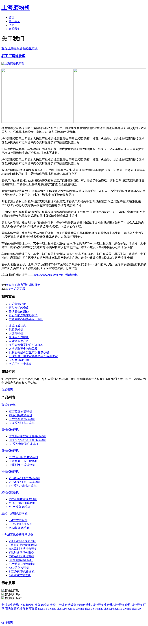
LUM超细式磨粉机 (20, 523)
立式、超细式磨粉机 (14, 513)
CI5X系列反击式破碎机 (23, 457)
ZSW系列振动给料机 (22, 563)
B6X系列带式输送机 (21, 571)
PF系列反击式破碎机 (22, 464)
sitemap (42, 608)
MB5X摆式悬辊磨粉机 (23, 499)
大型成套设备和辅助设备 (17, 534)
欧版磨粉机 (42, 604)
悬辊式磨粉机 (10, 492)
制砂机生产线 (10, 604)
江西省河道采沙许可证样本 (26, 344)
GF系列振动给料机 (21, 560)
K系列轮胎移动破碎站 (23, 544)
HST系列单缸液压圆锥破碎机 (27, 436)
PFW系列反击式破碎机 (23, 461)
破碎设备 (71, 604)
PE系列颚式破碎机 (20, 415)
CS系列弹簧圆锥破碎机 (23, 443)
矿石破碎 (32, 608)
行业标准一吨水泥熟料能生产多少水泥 (33, 356)
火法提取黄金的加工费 (23, 348)
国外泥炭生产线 (19, 341)
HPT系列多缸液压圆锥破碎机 (27, 440)
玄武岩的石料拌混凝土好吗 (26, 319)
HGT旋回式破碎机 (20, 411)
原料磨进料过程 (19, 360)
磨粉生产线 (30, 48)
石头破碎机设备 (15, 608)
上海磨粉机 (26, 604)
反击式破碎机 (10, 450)
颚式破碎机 (8, 404)
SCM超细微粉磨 (19, 527)
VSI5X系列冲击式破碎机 (24, 482)
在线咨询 (7, 389)
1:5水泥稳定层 (16, 288)
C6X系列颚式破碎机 (21, 422)
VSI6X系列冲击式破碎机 (24, 478)
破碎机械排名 (17, 325)
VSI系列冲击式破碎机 (22, 485)
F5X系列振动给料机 (21, 556)
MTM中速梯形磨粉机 (22, 503)
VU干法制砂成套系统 (22, 541)
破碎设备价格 (122, 604)
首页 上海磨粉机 (11, 48)
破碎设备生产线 (102, 604)
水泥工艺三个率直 (20, 363)
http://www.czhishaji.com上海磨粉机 (56, 274)
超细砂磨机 (84, 604)
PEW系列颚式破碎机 (22, 419)
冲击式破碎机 (10, 471)
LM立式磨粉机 (18, 520)
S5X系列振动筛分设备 (23, 548)
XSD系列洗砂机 (19, 567)
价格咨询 (7, 622)
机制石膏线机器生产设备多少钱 (29, 352)
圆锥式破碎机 (10, 429)
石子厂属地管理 (13, 56)
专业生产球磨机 (19, 337)
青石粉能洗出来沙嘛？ (23, 315)
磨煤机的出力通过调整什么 (23, 284)
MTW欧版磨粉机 (19, 506)
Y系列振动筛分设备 (21, 552)
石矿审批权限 (17, 303)
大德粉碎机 (16, 333)
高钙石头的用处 (19, 311)
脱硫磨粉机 (16, 329)
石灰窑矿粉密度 (19, 307)
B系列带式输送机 (20, 575)
